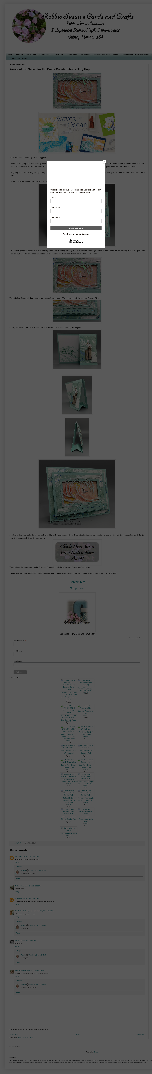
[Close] (104, 162)
